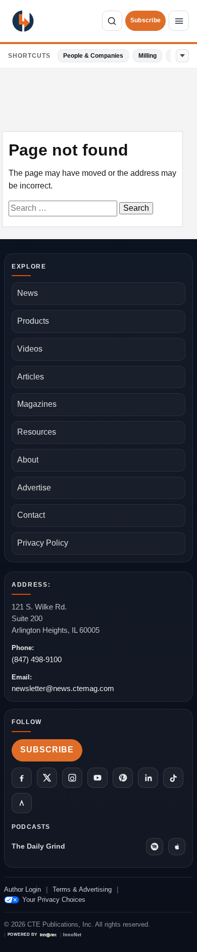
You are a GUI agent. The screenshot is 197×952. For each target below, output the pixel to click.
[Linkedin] (148, 778)
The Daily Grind (38, 846)
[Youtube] (97, 778)
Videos (29, 349)
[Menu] (179, 21)
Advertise (34, 487)
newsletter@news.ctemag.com (63, 688)
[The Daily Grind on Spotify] (154, 846)
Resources (36, 432)
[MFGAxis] (22, 803)
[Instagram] (72, 778)
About (27, 459)
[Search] (112, 21)
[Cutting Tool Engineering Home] (23, 21)
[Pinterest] (123, 778)
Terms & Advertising (82, 889)
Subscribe (145, 20)
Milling (147, 55)
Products (33, 321)
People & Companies (93, 55)
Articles (30, 376)
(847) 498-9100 (37, 659)
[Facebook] (22, 778)
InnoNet (72, 935)
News (27, 293)
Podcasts (31, 826)
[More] (182, 55)
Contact (31, 515)
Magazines (37, 404)
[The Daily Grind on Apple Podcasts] (176, 846)
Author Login (22, 889)
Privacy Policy (42, 543)
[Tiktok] (173, 778)
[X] (47, 778)
